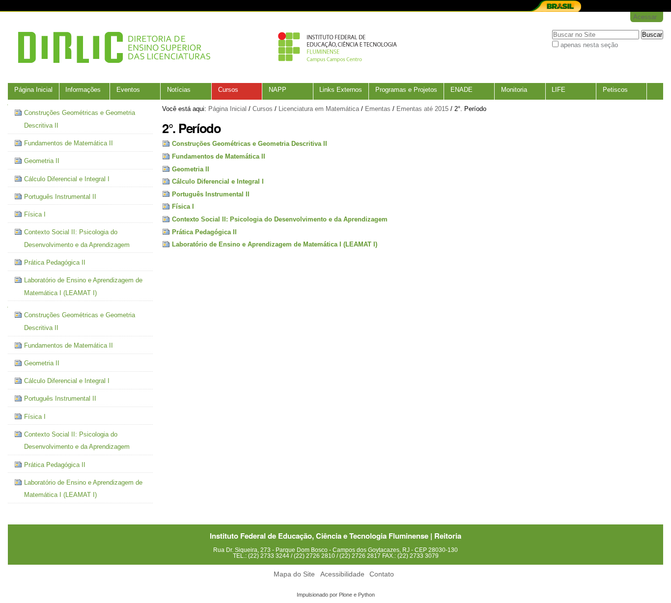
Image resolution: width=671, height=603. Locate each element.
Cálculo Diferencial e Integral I (218, 181)
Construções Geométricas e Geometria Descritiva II (249, 143)
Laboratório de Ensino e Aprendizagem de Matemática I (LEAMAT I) (274, 244)
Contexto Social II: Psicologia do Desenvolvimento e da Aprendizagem (280, 219)
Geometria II (190, 169)
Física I (183, 206)
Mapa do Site (294, 574)
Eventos (128, 89)
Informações (83, 89)
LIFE (558, 89)
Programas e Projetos (406, 89)
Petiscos (615, 89)
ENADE (461, 89)
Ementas (378, 108)
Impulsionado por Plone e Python (336, 595)
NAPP (277, 89)
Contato (381, 574)
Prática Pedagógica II (204, 232)
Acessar (645, 17)
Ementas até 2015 (422, 108)
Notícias (179, 89)
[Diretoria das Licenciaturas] (204, 47)
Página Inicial (33, 89)
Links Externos (340, 89)
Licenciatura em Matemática (319, 108)
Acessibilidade (342, 574)
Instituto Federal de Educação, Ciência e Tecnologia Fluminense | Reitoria (335, 535)
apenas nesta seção (589, 45)
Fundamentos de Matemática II (218, 156)
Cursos (228, 89)
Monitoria (514, 89)
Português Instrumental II (211, 194)
